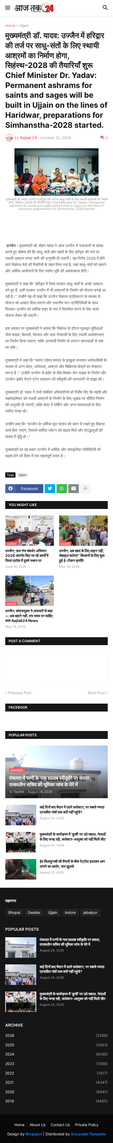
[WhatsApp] (61, 488)
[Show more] (85, 488)
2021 (56, 1082)
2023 (56, 1063)
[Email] (73, 488)
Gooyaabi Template (88, 1134)
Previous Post (20, 692)
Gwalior (34, 912)
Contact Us (60, 1124)
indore (70, 912)
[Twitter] (50, 488)
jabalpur (90, 912)
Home (10, 26)
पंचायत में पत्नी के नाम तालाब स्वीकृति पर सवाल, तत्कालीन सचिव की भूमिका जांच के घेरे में (70, 941)
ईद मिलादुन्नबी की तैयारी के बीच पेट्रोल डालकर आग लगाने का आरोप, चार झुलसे (72, 863)
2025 (56, 1045)
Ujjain (24, 26)
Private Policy (87, 1124)
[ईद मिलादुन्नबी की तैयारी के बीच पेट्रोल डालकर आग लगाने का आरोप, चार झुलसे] (20, 869)
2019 (56, 1101)
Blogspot (34, 1134)
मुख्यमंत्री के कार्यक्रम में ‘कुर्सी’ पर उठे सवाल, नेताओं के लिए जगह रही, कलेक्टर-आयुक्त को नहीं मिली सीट (73, 836)
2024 (56, 1054)
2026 (56, 1035)
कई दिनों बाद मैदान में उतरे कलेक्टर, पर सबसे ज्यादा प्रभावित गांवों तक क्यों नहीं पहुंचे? (72, 809)
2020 (56, 1092)
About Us (37, 1124)
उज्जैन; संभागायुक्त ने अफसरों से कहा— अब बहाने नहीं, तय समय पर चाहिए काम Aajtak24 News (29, 615)
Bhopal (14, 912)
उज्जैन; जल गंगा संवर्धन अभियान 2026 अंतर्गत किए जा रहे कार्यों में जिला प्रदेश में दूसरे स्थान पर (26, 555)
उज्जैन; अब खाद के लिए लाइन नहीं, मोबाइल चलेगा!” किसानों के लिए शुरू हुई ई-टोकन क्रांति (82, 555)
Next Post (96, 692)
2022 (56, 1073)
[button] (7, 7)
